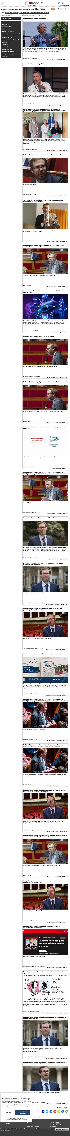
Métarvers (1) (5, 47)
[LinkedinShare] (51, 1111)
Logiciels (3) (5, 44)
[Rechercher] (63, 3)
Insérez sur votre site (62, 1107)
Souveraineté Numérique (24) (9, 51)
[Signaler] (39, 1111)
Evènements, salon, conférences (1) (10, 39)
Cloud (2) (4, 22)
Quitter (8, 1112)
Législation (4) (5, 42)
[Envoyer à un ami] (66, 1111)
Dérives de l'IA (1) (6, 29)
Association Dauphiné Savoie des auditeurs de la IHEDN (42, 1012)
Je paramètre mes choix (62, 1129)
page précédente (64, 8)
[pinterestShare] (55, 1111)
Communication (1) (6, 24)
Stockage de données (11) (8, 54)
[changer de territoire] (59, 3)
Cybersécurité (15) (6, 26)
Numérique (39, 9)
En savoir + (30, 1124)
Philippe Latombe (51, 59)
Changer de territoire (64, 5)
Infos (55, 1123)
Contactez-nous (31, 1123)
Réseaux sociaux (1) (7, 49)
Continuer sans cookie (23, 1112)
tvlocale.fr (6, 1123)
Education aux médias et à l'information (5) (11, 34)
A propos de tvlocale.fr (33, 1126)
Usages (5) (4, 56)
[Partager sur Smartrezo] (43, 1111)
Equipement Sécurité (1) (7, 37)
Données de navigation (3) (8, 31)
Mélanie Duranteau (50, 695)
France (53, 332)
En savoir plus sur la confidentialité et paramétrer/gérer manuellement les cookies (16, 1119)
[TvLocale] (33, 3)
